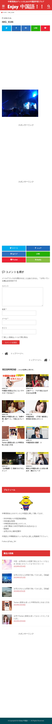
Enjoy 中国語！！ (25, 6)
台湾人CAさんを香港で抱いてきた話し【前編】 (32, 589)
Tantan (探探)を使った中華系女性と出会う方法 (31, 602)
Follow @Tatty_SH (9, 541)
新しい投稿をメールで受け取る (16, 337)
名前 (4, 309)
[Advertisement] (26, 60)
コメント (5, 286)
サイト (4, 328)
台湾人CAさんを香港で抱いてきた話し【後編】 (32, 575)
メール (5, 319)
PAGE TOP (48, 700)
